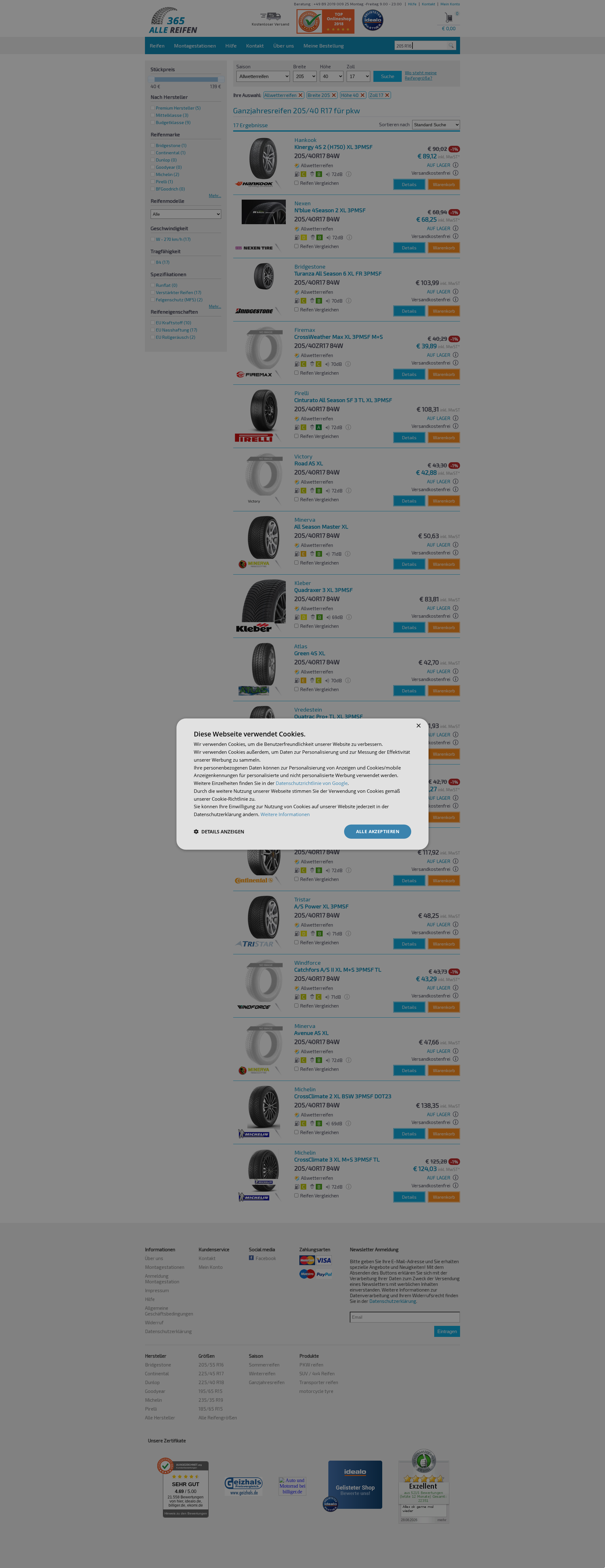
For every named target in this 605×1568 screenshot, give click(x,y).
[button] (219, 831)
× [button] (418, 726)
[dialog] (302, 784)
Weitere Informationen (285, 814)
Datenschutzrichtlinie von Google (312, 783)
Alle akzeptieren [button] (377, 831)
